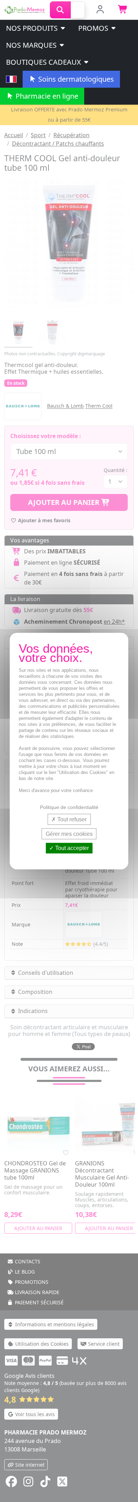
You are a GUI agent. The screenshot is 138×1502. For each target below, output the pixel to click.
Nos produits (32, 28)
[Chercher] (60, 9)
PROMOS (94, 28)
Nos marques (32, 45)
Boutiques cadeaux (44, 62)
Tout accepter (71, 848)
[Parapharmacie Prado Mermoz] (25, 9)
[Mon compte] (100, 10)
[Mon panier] (123, 10)
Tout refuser (71, 819)
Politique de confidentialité (69, 807)
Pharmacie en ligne (46, 96)
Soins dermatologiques (75, 79)
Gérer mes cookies (69, 834)
